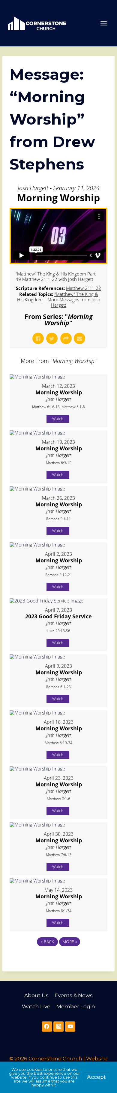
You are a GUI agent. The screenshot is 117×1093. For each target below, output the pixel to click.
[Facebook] (47, 1026)
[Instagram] (58, 1026)
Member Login (75, 1006)
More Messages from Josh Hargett (73, 302)
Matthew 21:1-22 (83, 288)
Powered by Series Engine (58, 958)
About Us (36, 995)
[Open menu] (103, 23)
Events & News (74, 995)
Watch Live (36, 1006)
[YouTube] (70, 1026)
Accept (96, 1077)
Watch (57, 418)
